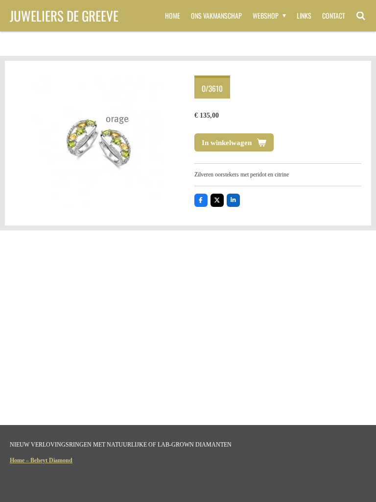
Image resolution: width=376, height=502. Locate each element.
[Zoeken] (361, 15)
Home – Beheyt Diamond (41, 460)
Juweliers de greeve (64, 15)
